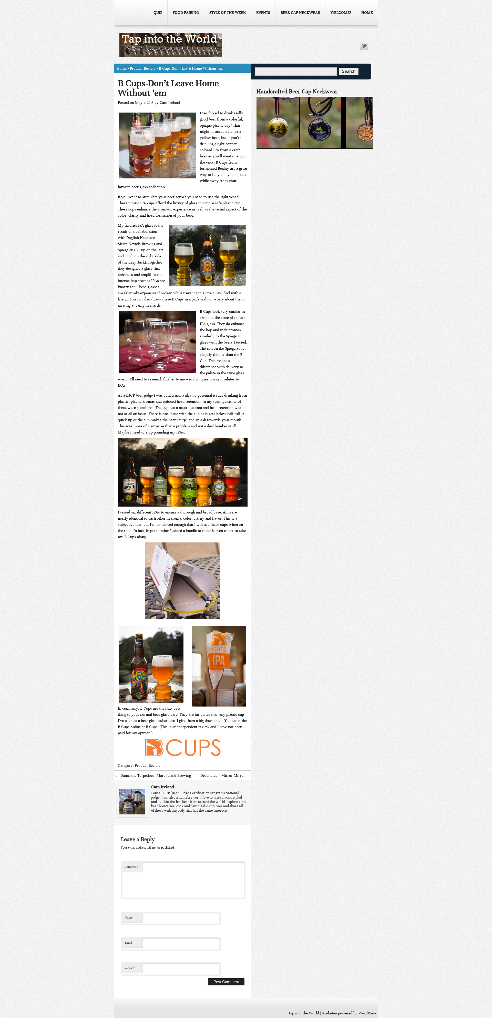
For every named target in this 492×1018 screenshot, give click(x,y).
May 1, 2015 (144, 102)
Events (263, 12)
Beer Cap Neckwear (300, 12)
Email (128, 942)
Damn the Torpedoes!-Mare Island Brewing (153, 775)
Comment (131, 867)
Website (130, 968)
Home (367, 12)
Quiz (157, 12)
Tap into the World (303, 1013)
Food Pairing (186, 12)
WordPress (367, 1013)
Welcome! (341, 12)
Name (128, 917)
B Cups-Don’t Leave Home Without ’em (168, 88)
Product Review (143, 68)
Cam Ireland (170, 102)
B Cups (222, 162)
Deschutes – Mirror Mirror (225, 775)
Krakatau (329, 1013)
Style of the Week (227, 12)
